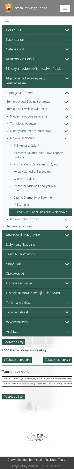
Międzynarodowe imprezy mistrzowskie (26, 80)
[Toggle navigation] (65, 8)
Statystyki (13, 264)
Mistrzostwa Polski (20, 59)
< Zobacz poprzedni (16, 359)
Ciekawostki (15, 274)
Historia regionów (19, 283)
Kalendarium (15, 40)
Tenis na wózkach (19, 303)
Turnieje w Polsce (19, 93)
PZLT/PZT (14, 30)
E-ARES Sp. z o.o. (50, 466)
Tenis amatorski (17, 312)
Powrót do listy (13, 342)
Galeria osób (15, 49)
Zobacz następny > (58, 359)
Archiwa (12, 332)
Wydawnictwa (17, 322)
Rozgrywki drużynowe (23, 235)
